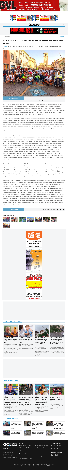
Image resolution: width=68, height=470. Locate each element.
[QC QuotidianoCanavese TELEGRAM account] (57, 448)
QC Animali (21, 447)
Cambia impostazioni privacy (25, 458)
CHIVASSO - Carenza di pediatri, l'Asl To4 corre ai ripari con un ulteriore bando (25, 340)
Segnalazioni (22, 450)
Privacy (29, 456)
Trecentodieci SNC (31, 467)
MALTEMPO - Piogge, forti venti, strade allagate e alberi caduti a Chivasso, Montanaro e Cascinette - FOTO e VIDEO (57, 341)
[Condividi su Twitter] (40, 101)
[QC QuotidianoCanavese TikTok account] (54, 448)
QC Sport (62, 36)
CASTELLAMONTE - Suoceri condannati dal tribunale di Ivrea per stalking (38, 433)
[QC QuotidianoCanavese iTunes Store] (56, 455)
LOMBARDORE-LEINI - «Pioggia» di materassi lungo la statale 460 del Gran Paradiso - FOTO (59, 434)
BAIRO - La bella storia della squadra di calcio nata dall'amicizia (57, 399)
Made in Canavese (43, 445)
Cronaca (25, 445)
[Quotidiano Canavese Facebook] (57, 445)
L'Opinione (39, 447)
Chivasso (5, 46)
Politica (30, 445)
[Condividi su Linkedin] (43, 101)
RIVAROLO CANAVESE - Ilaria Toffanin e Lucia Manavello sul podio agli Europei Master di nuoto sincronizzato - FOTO (41, 401)
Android (11, 459)
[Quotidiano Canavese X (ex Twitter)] (54, 445)
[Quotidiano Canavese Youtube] (51, 448)
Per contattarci (22, 456)
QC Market (28, 447)
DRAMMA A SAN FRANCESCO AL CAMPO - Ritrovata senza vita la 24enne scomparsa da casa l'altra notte (16, 426)
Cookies (34, 456)
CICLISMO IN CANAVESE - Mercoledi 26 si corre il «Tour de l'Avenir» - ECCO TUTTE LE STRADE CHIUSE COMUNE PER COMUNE (26, 401)
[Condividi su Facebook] (37, 101)
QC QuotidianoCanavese (27, 464)
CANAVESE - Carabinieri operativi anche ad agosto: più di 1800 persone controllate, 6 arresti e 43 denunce (37, 426)
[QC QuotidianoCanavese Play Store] (52, 455)
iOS (7, 459)
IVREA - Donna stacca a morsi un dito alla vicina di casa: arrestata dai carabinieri (16, 434)
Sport (34, 447)
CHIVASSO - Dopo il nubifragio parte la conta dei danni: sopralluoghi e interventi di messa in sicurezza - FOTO (41, 341)
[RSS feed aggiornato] (51, 445)
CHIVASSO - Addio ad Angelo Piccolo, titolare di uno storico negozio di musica (10, 340)
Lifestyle (36, 445)
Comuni (45, 447)
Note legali (40, 456)
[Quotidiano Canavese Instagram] (60, 445)
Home (20, 445)
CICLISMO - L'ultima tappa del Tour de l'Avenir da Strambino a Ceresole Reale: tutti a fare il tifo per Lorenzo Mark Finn (11, 401)
